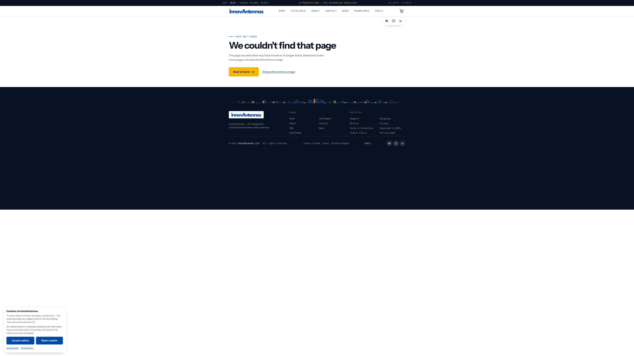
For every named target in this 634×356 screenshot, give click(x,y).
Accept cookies (20, 340)
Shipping (385, 118)
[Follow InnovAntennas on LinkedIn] (400, 21)
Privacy (384, 123)
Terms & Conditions (362, 128)
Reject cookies (49, 340)
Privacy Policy (27, 348)
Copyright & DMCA (390, 128)
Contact (331, 11)
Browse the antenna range (279, 71)
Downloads (361, 11)
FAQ (291, 128)
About (315, 11)
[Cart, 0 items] (401, 11)
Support (354, 118)
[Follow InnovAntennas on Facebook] (386, 21)
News (345, 11)
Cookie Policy (358, 133)
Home (282, 11)
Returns (354, 123)
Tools (379, 11)
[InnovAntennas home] (246, 11)
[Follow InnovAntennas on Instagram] (393, 21)
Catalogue (298, 11)
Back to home (241, 71)
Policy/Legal (387, 133)
